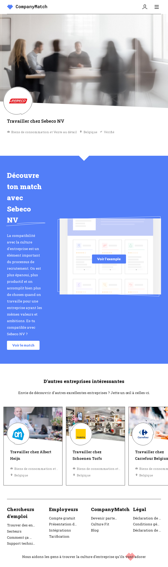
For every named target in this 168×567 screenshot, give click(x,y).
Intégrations (60, 530)
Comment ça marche (21, 537)
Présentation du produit (63, 524)
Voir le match (23, 345)
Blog (95, 530)
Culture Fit (100, 524)
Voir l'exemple (109, 259)
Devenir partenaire (105, 518)
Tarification (59, 536)
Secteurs (14, 531)
